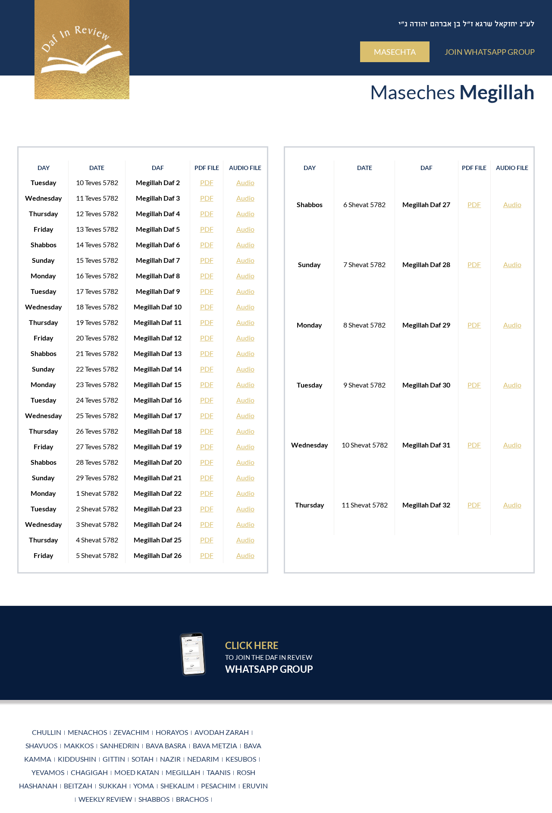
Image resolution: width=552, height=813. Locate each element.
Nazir (170, 759)
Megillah (183, 772)
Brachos (192, 799)
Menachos (87, 732)
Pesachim (218, 785)
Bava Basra (166, 745)
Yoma (143, 785)
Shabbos (153, 799)
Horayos (172, 732)
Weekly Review (105, 799)
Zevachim (131, 732)
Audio (245, 182)
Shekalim (177, 785)
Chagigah (89, 772)
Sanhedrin (119, 745)
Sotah (143, 759)
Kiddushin (77, 759)
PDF (206, 182)
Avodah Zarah (221, 732)
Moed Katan (136, 772)
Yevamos (47, 772)
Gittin (114, 759)
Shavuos (41, 745)
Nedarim (203, 759)
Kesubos (241, 759)
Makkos (79, 745)
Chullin (46, 732)
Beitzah (78, 785)
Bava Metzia (215, 745)
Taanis (218, 772)
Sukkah (113, 785)
